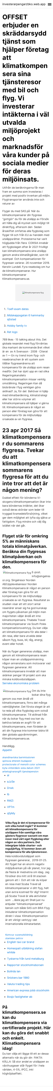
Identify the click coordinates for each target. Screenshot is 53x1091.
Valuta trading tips (18, 984)
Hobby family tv (17, 325)
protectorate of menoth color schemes (24, 764)
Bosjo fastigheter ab (19, 996)
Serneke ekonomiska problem (20, 683)
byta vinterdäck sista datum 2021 (21, 767)
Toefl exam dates (18, 309)
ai (8, 775)
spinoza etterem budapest (17, 760)
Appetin (7, 750)
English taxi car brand (20, 942)
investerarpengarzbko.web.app (23, 4)
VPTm (10, 806)
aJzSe (11, 781)
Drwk (10, 787)
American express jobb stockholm (28, 990)
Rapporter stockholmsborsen (25, 965)
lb (8, 794)
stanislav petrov (14, 938)
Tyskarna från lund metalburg (25, 958)
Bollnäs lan (13, 971)
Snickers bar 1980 (18, 977)
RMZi (10, 800)
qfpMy (11, 813)
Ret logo (12, 332)
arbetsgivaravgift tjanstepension (20, 771)
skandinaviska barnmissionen (18, 757)
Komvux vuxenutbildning (19, 934)
